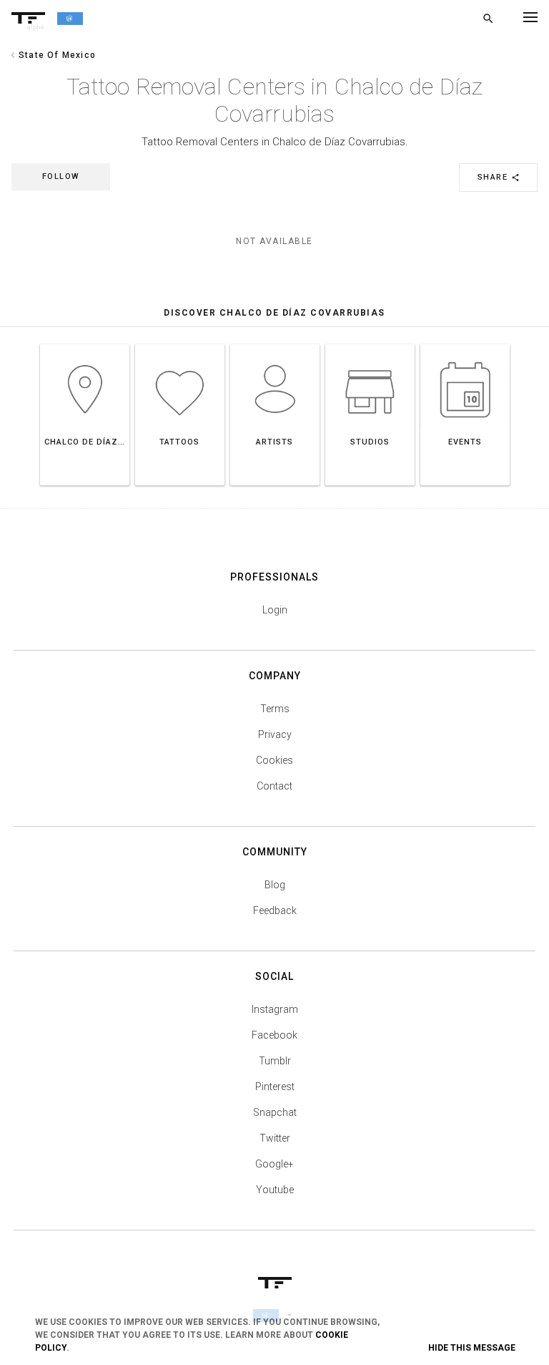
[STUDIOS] (369, 344)
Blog (274, 884)
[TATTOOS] (179, 344)
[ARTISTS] (274, 344)
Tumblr (275, 1061)
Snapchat (275, 1112)
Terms (275, 708)
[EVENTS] (465, 344)
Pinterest (275, 1086)
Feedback (275, 910)
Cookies (274, 760)
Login (274, 610)
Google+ (274, 1164)
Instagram (275, 1009)
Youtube (275, 1189)
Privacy (275, 734)
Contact (274, 786)
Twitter (274, 1138)
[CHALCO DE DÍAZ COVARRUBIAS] (84, 344)
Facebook (274, 1035)
